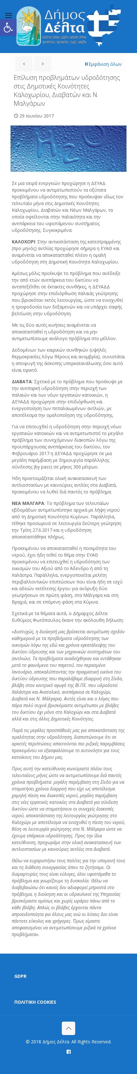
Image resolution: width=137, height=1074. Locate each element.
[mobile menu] (8, 15)
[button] (8, 27)
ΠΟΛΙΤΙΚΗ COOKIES (35, 1002)
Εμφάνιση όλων (105, 64)
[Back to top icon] (68, 1028)
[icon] (68, 1051)
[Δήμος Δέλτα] (68, 26)
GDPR (20, 976)
